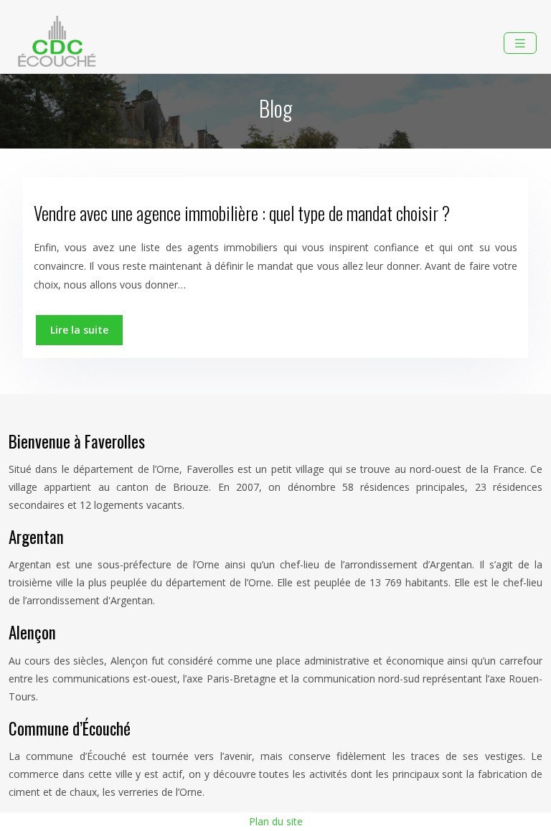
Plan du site (276, 821)
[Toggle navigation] (520, 43)
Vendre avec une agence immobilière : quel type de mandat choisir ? (242, 212)
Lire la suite (79, 330)
